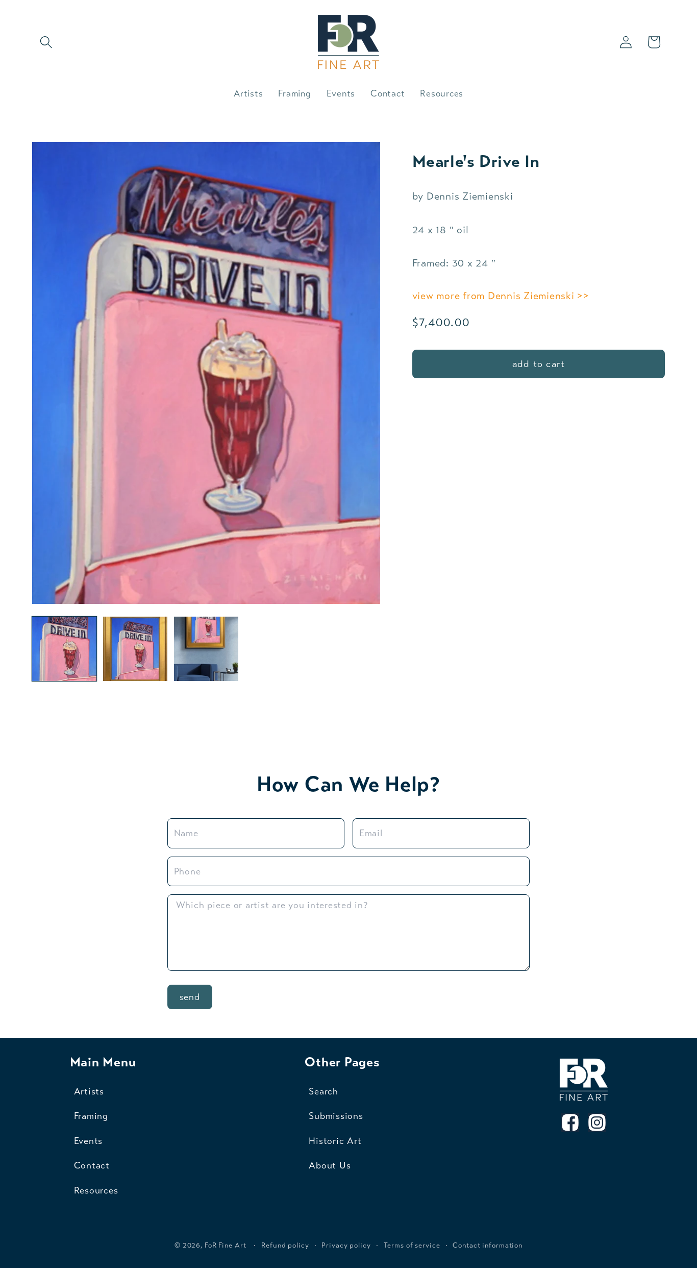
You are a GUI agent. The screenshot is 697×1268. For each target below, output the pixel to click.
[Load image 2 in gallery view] (135, 649)
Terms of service (412, 1245)
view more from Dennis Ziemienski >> (500, 295)
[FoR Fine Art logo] (583, 1079)
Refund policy (285, 1245)
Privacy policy (345, 1245)
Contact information (487, 1245)
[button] (46, 42)
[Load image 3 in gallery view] (206, 649)
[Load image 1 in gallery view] (64, 649)
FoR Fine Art (225, 1245)
